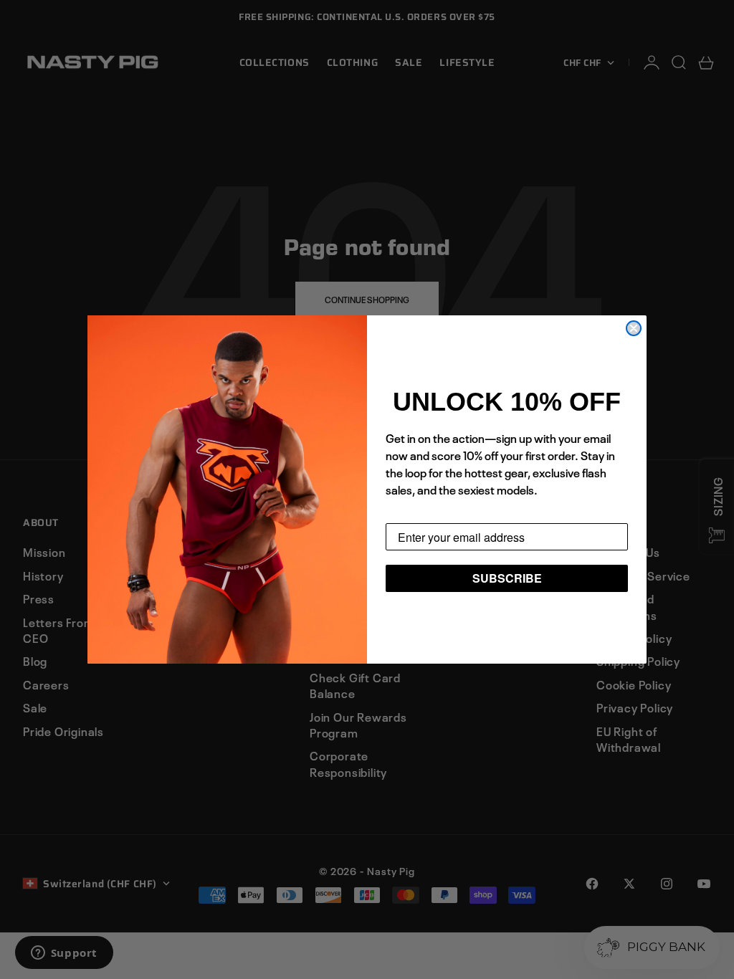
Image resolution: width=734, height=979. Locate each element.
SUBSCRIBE (507, 578)
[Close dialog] (633, 328)
